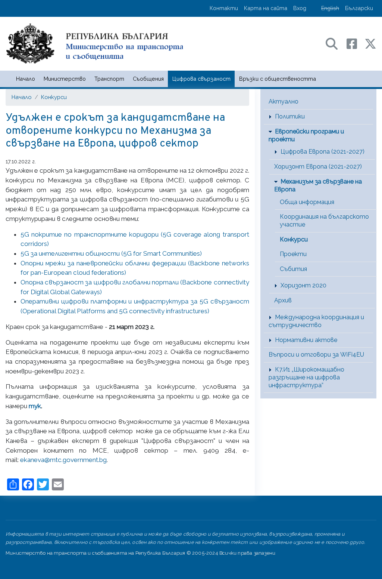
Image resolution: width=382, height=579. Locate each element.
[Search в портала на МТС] (335, 43)
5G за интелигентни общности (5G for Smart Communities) (111, 253)
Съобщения (148, 79)
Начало (25, 79)
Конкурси (54, 97)
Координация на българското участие (324, 220)
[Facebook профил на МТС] (355, 43)
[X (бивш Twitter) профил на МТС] (370, 43)
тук (35, 406)
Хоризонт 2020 (303, 285)
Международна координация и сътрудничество (316, 321)
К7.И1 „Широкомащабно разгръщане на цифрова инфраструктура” (306, 377)
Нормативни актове (306, 340)
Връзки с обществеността (277, 79)
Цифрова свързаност (201, 79)
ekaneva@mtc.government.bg (63, 459)
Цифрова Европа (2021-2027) (322, 151)
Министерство (65, 79)
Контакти (224, 8)
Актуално (283, 101)
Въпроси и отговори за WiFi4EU (316, 354)
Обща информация (307, 202)
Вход (299, 8)
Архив (283, 300)
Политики (290, 116)
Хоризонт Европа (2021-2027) (318, 166)
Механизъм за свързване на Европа (318, 185)
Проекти (293, 254)
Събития (293, 268)
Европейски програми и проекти (306, 135)
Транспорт (109, 79)
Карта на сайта (265, 8)
